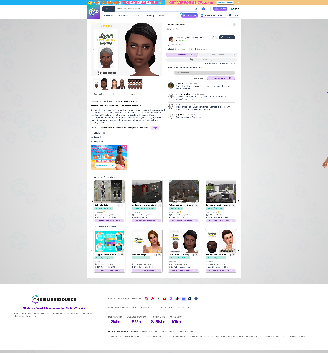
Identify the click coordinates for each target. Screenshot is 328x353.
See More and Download (108, 221)
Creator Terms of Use (126, 101)
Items (132, 94)
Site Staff (159, 307)
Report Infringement (184, 307)
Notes (116, 94)
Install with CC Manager (203, 60)
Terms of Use (122, 331)
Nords (179, 41)
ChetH (179, 104)
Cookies (134, 331)
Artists (136, 15)
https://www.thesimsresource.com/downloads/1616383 (125, 127)
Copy (155, 128)
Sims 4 (173, 29)
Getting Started (121, 307)
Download (181, 55)
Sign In (236, 9)
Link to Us (133, 307)
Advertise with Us (146, 307)
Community (149, 15)
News (161, 15)
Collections (123, 15)
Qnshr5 (179, 83)
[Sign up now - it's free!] (109, 157)
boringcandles (183, 94)
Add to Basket (218, 55)
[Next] (159, 49)
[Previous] (93, 49)
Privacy (111, 331)
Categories (108, 15)
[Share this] (216, 37)
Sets (178, 29)
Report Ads (169, 307)
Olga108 (180, 114)
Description (99, 94)
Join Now (222, 9)
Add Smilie (198, 78)
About (110, 307)
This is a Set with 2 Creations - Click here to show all (115, 105)
